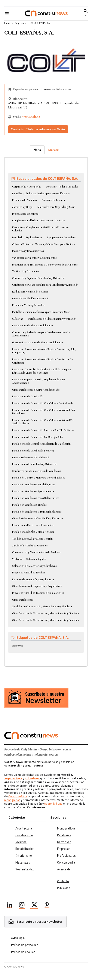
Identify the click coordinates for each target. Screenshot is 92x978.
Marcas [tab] (53, 150)
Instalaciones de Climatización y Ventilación (52, 318)
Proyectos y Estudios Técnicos (28, 572)
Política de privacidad (24, 945)
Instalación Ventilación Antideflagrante (33, 484)
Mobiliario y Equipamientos (27, 237)
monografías (12, 800)
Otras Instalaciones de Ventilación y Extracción (38, 518)
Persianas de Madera (53, 200)
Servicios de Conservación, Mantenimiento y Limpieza (42, 606)
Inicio (7, 23)
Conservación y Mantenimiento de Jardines (36, 552)
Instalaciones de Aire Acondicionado (32, 325)
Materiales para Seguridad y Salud (56, 207)
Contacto (63, 881)
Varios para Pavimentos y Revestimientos (34, 257)
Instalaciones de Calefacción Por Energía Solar (37, 437)
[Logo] (46, 13)
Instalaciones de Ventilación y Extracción (34, 464)
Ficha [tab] (37, 150)
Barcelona (17, 645)
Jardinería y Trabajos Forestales (29, 545)
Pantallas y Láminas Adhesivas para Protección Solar (41, 193)
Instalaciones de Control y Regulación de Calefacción (41, 443)
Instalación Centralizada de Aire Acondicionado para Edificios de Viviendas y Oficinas (41, 371)
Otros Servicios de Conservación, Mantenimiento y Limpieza (45, 613)
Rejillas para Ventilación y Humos (30, 291)
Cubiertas (17, 318)
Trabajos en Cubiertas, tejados (29, 559)
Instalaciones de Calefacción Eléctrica (33, 450)
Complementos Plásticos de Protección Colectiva (38, 220)
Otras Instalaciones (22, 599)
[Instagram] (22, 905)
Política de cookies (23, 952)
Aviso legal (18, 938)
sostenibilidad (53, 804)
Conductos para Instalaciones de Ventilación (36, 471)
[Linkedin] (9, 905)
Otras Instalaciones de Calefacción (31, 457)
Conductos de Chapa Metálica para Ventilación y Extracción (45, 284)
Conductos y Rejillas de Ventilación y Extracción (38, 278)
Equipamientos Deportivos (61, 237)
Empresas (20, 23)
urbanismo (32, 778)
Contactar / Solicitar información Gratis (38, 129)
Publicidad (63, 888)
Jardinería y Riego (22, 207)
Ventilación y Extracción (25, 271)
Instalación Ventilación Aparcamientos (33, 491)
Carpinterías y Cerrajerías (26, 186)
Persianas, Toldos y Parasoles (62, 186)
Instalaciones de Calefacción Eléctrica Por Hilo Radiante (43, 430)
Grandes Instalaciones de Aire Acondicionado (37, 342)
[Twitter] (34, 905)
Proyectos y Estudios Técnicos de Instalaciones (38, 592)
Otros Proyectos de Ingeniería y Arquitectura (37, 586)
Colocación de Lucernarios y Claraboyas (34, 565)
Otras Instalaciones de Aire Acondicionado (35, 389)
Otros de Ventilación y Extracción (30, 298)
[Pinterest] (47, 905)
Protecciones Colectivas (25, 213)
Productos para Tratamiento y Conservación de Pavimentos (44, 264)
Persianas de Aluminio (24, 200)
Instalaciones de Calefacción (27, 396)
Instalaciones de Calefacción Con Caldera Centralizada (42, 403)
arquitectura (13, 778)
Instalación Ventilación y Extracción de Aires (36, 511)
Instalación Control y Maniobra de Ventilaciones (38, 477)
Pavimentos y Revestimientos (28, 250)
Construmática (17, 796)
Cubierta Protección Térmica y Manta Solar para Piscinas (43, 244)
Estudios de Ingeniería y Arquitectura (33, 579)
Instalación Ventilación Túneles (29, 504)
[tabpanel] (46, 407)
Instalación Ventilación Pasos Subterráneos (35, 498)
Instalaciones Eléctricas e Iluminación (32, 525)
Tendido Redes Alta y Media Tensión (32, 538)
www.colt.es (31, 117)
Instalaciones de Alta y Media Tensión (33, 531)
